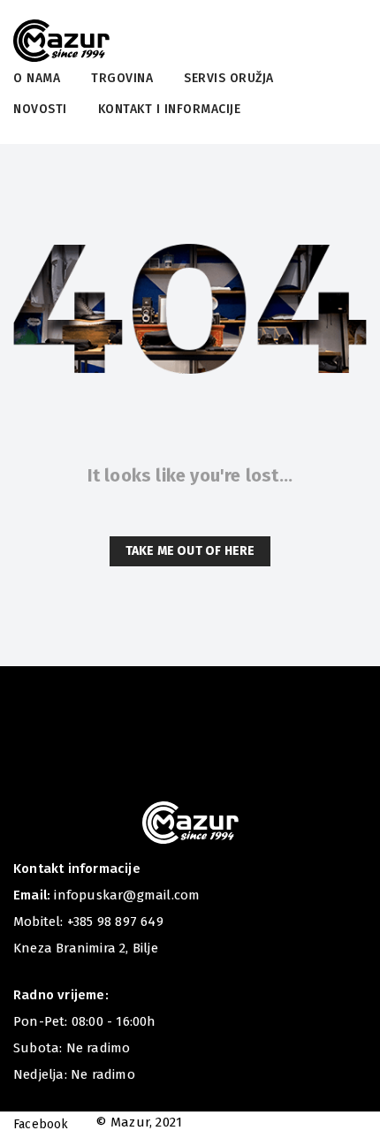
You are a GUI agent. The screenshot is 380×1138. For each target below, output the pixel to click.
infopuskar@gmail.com (127, 895)
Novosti (40, 109)
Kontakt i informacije (169, 109)
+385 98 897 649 (115, 921)
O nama (36, 78)
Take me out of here (190, 550)
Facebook (41, 1124)
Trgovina (122, 78)
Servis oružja (229, 78)
